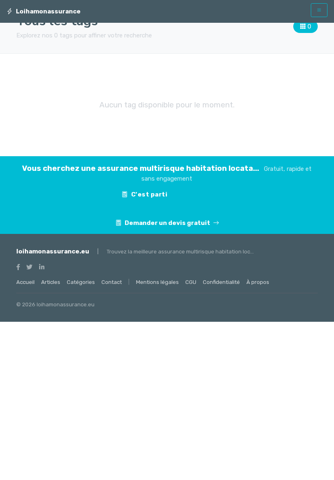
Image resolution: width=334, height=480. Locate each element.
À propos (257, 282)
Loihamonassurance (48, 11)
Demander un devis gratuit (168, 223)
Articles (50, 282)
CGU (190, 282)
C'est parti (149, 194)
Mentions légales (157, 282)
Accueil (25, 282)
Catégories (81, 282)
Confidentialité (221, 282)
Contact (205, 194)
